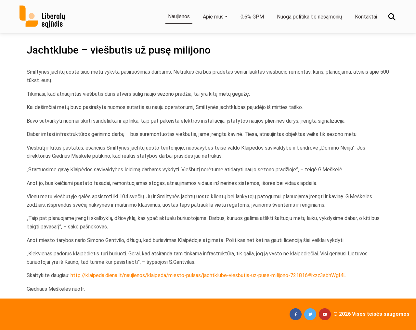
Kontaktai (366, 17)
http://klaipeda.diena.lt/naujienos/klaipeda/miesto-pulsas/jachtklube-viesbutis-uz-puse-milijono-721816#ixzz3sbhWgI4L (208, 275)
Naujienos (179, 16)
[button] (296, 314)
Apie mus (213, 17)
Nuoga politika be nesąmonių (309, 17)
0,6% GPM (252, 17)
